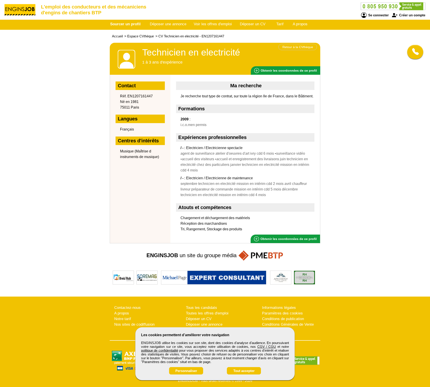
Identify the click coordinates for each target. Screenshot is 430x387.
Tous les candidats (201, 308)
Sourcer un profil (125, 24)
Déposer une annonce (168, 24)
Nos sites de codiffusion (134, 324)
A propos (300, 24)
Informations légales (279, 308)
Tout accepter (244, 371)
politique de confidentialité (159, 350)
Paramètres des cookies (282, 313)
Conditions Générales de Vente (288, 324)
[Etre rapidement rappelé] (413, 52)
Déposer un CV (252, 24)
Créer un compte (411, 15)
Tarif (280, 24)
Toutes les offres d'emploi (207, 313)
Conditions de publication (283, 319)
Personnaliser (186, 371)
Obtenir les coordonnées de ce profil (288, 239)
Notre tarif (122, 319)
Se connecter (378, 15)
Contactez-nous (127, 308)
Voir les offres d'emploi (213, 24)
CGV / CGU (266, 347)
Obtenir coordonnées (288, 70)
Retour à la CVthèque (297, 47)
